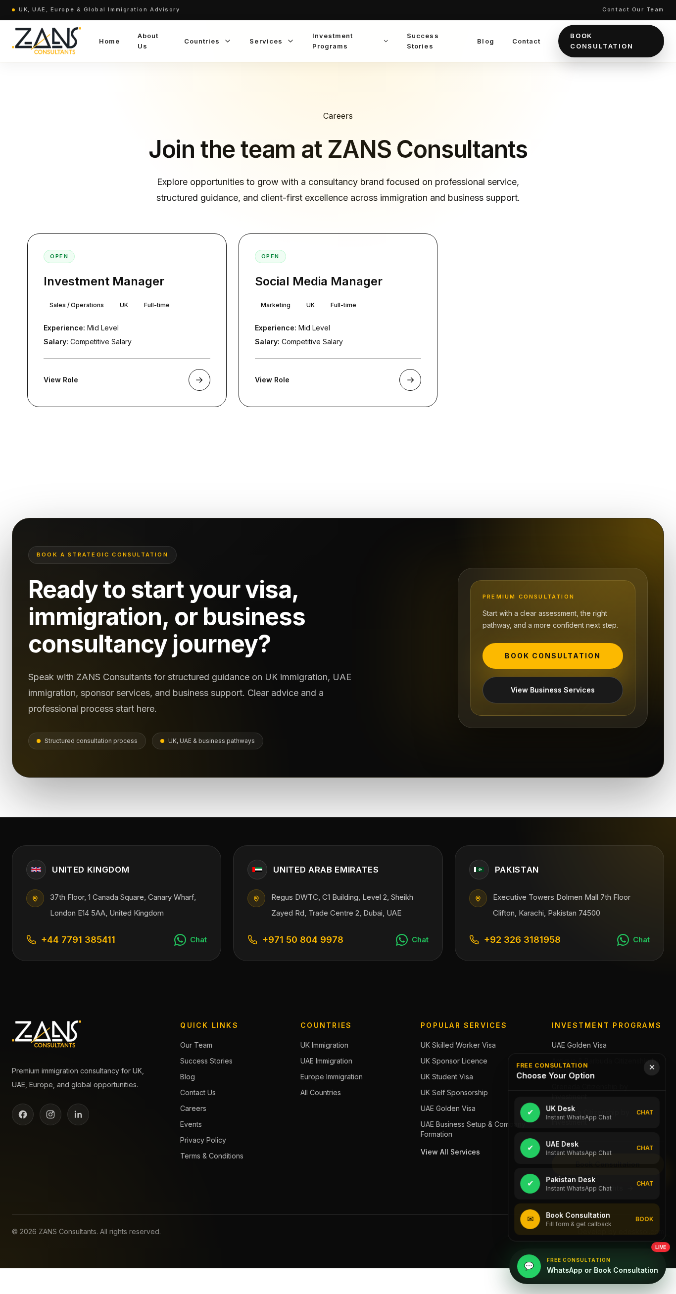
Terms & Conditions (211, 1156)
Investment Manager (104, 281)
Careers (193, 1108)
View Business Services (553, 690)
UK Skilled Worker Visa (458, 1045)
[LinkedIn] (78, 1114)
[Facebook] (23, 1114)
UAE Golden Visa (448, 1108)
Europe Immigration (331, 1076)
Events (191, 1124)
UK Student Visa (447, 1076)
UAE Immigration (326, 1061)
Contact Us (198, 1092)
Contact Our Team (633, 9)
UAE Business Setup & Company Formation (473, 1129)
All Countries (320, 1092)
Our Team (196, 1045)
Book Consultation (601, 41)
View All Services (450, 1152)
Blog (187, 1076)
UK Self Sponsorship (454, 1092)
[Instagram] (50, 1114)
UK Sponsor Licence (454, 1061)
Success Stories (206, 1061)
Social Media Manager (319, 281)
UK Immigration (324, 1045)
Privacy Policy (203, 1140)
